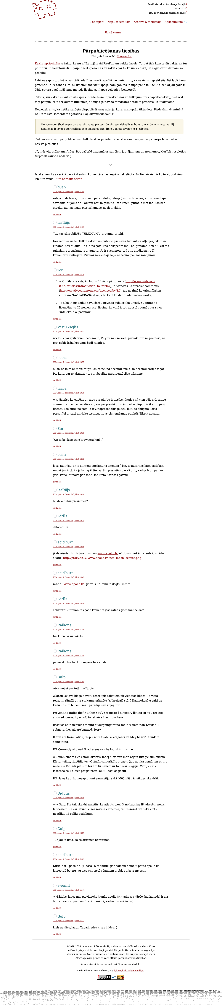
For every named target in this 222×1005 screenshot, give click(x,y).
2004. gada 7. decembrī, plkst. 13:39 (68, 433)
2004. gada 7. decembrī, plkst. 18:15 (68, 833)
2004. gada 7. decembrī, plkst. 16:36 (68, 546)
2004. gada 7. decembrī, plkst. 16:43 (68, 577)
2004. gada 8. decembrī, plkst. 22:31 (68, 920)
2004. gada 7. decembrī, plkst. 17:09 (68, 629)
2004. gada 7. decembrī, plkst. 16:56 (68, 603)
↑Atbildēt (57, 214)
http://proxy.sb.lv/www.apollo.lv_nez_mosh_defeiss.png (102, 558)
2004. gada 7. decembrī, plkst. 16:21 (68, 520)
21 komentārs (124, 56)
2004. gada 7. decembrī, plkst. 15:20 (68, 494)
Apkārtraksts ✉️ (175, 22)
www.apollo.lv (108, 553)
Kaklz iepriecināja (47, 63)
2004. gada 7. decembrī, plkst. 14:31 (68, 459)
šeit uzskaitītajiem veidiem (129, 970)
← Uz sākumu (111, 32)
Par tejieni (97, 22)
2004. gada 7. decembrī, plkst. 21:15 (68, 859)
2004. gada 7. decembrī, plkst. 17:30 (68, 655)
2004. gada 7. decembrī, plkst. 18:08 (68, 797)
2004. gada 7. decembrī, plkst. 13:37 (68, 362)
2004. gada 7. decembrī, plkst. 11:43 (68, 191)
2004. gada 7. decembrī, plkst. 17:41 (68, 681)
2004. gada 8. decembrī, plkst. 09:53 (69, 890)
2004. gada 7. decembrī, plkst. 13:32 (68, 331)
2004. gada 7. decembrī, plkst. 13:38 (68, 393)
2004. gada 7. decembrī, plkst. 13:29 (68, 274)
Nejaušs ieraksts (119, 22)
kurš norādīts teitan (68, 179)
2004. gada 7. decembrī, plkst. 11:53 (68, 227)
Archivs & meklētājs (147, 22)
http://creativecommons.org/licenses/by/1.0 (90, 290)
